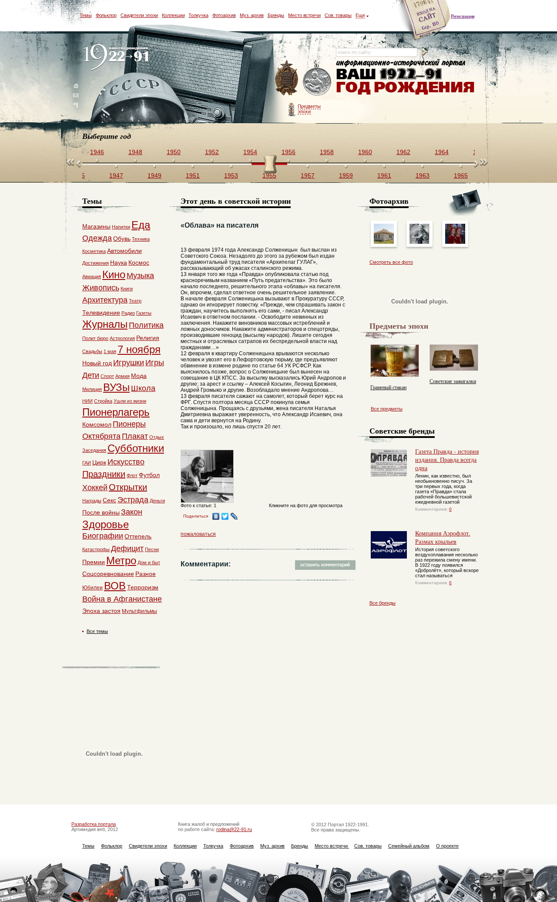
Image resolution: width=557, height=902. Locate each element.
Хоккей (94, 487)
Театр (135, 300)
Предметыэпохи (309, 109)
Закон (131, 512)
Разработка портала (93, 824)
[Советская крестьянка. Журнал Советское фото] (419, 242)
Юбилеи (92, 588)
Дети (90, 375)
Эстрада (132, 499)
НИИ (87, 401)
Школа (143, 388)
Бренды (276, 15)
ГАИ (86, 462)
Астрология (122, 338)
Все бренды (382, 603)
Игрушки (128, 362)
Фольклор (106, 15)
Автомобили (124, 250)
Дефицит (127, 548)
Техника (141, 239)
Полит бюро (95, 338)
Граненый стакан (388, 387)
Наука (118, 262)
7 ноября (139, 349)
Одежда (97, 238)
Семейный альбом (408, 845)
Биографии (102, 536)
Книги (127, 288)
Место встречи (304, 15)
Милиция (92, 389)
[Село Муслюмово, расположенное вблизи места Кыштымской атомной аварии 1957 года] (384, 242)
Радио (128, 313)
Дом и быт (149, 562)
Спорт (107, 376)
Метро (121, 560)
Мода (139, 375)
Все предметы (387, 408)
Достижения (95, 263)
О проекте (447, 845)
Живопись (100, 287)
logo (117, 57)
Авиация (91, 276)
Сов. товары (338, 15)
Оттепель (137, 536)
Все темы (97, 631)
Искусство (125, 462)
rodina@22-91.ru (234, 829)
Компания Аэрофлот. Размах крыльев (442, 537)
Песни (152, 549)
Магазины (96, 226)
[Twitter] (225, 516)
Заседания (94, 450)
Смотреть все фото (391, 262)
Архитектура (105, 300)
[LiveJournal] (234, 516)
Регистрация (462, 16)
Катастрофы (96, 549)
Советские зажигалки (452, 380)
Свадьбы (92, 351)
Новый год (97, 363)
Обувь (122, 238)
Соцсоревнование (108, 573)
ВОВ (115, 586)
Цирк (99, 462)
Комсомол (96, 424)
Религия (147, 337)
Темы (86, 15)
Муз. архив (252, 15)
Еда (140, 225)
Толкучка (198, 15)
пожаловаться (198, 534)
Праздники (103, 474)
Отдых (156, 437)
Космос (138, 262)
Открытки (128, 487)
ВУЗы (116, 387)
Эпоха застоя (101, 610)
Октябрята (101, 436)
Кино (113, 274)
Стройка (103, 401)
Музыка (140, 275)
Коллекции (173, 15)
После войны (101, 512)
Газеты (143, 313)
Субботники (135, 448)
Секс (109, 500)
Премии (93, 562)
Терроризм (142, 587)
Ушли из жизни (130, 401)
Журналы (105, 324)
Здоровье (105, 524)
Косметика (94, 251)
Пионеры (129, 424)
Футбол (149, 474)
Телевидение (101, 312)
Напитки (121, 226)
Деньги (157, 500)
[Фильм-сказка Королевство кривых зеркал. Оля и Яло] (455, 242)
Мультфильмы (139, 611)
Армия (122, 376)
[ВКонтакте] (216, 516)
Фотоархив (224, 15)
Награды (91, 500)
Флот (132, 475)
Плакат (135, 436)
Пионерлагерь (116, 412)
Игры (154, 362)
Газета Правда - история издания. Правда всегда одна (447, 459)
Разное (145, 573)
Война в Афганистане (122, 599)
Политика (146, 325)
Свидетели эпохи (139, 15)
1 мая (110, 351)
